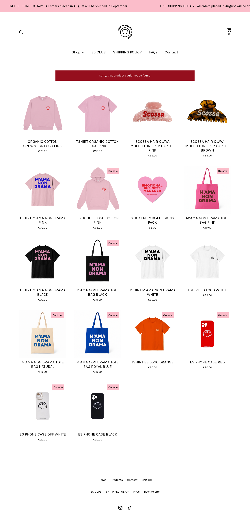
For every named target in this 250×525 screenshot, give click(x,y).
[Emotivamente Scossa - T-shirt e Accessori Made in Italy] (125, 32)
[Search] (21, 32)
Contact (171, 52)
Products (117, 480)
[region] (125, 6)
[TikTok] (129, 507)
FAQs (153, 52)
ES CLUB (98, 52)
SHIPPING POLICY (127, 52)
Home (102, 480)
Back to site (152, 491)
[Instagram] (120, 507)
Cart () (147, 480)
